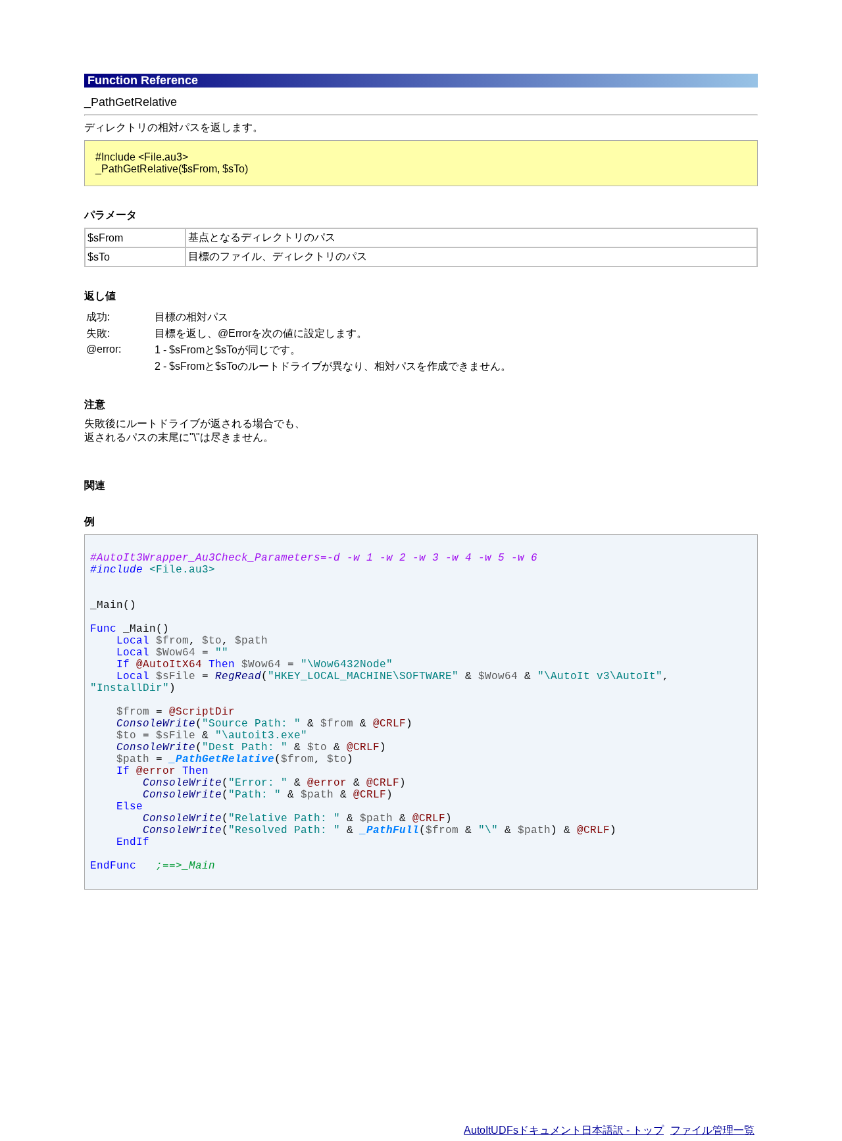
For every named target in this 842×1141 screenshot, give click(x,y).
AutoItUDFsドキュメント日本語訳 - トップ (564, 1130)
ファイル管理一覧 (712, 1130)
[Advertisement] (403, 36)
